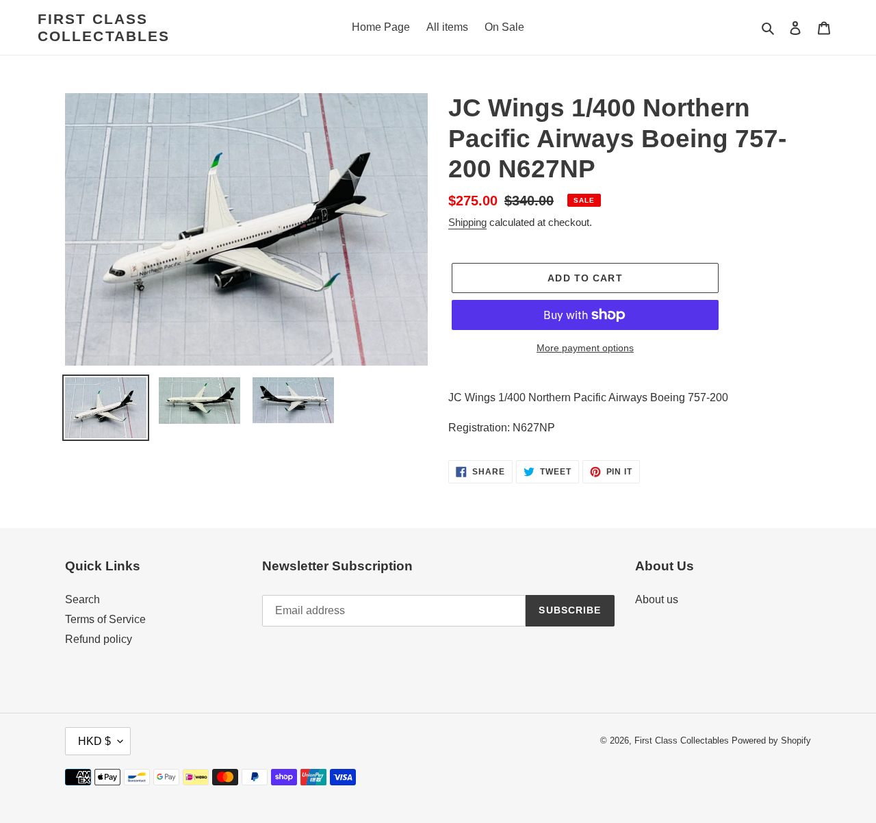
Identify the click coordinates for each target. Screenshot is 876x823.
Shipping (467, 222)
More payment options (585, 347)
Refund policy (98, 639)
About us (656, 599)
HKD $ (94, 741)
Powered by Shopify (771, 740)
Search (82, 599)
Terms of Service (105, 619)
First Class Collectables (104, 27)
